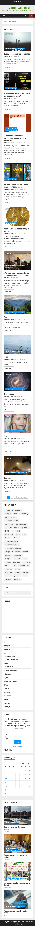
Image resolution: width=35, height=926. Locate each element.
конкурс (8, 562)
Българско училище (21, 528)
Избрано (6, 685)
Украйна (8, 538)
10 (6, 779)
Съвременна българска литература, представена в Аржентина (17, 123)
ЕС (12, 531)
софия (25, 576)
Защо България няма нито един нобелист (17, 216)
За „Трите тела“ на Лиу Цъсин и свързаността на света (17, 172)
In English (8, 514)
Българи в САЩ (10, 517)
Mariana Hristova (10, 396)
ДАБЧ (7, 531)
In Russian (7, 649)
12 (13, 779)
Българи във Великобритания (16, 524)
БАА (15, 514)
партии (17, 569)
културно (26, 562)
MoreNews (29, 922)
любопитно (21, 48)
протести (8, 576)
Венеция (17, 465)
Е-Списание (21, 265)
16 (29, 779)
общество (8, 569)
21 (21, 782)
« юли (6, 793)
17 (6, 782)
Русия (18, 534)
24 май (7, 510)
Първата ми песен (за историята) (17, 41)
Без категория (8, 667)
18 (10, 782)
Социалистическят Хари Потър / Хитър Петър (17, 899)
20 (17, 782)
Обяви (6, 699)
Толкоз (17, 344)
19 (13, 782)
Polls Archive (8, 750)
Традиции (7, 707)
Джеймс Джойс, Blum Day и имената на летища (17, 815)
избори (25, 552)
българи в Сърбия (11, 541)
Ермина (17, 423)
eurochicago (16, 510)
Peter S (7, 56)
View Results (17, 746)
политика (8, 572)
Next (25, 497)
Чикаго (16, 538)
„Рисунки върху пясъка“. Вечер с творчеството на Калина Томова (17, 260)
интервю (8, 559)
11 (10, 779)
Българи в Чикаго (11, 521)
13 (17, 779)
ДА (7, 734)
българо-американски (13, 548)
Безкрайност (17, 381)
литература (9, 267)
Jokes (5, 653)
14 (21, 779)
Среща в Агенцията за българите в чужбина (17, 843)
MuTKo (7, 278)
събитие (8, 579)
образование (24, 565)
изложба (8, 555)
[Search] (25, 15)
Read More (8, 67)
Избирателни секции (10, 681)
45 (5, 642)
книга (25, 559)
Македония (9, 534)
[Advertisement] (18, 618)
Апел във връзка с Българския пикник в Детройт (17, 871)
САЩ (24, 534)
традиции (17, 579)
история (17, 559)
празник (17, 572)
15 (25, 779)
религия (17, 576)
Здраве (6, 677)
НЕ (7, 738)
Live (31, 16)
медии (7, 565)
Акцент (6, 663)
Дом (17, 304)
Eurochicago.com (17, 8)
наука (14, 565)
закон (17, 552)
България (8, 528)
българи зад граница (11, 130)
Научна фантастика (12, 659)
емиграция (9, 552)
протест (26, 572)
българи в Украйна (12, 545)
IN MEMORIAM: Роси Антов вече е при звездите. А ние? (17, 81)
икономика (18, 555)
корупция (16, 562)
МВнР (18, 531)
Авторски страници (11, 48)
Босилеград (24, 514)
